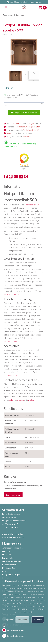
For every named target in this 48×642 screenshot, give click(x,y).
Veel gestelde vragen (11, 574)
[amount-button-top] (41, 103)
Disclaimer (6, 554)
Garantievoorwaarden (11, 561)
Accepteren (22, 620)
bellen (11, 400)
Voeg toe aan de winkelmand (25, 112)
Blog (4, 571)
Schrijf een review (13, 495)
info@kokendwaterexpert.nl (14, 520)
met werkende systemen (21, 133)
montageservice (10, 341)
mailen (31, 400)
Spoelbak (20, 15)
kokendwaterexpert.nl (11, 514)
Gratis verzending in (23, 130)
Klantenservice (8, 568)
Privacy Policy (8, 558)
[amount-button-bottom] (41, 106)
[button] (36, 52)
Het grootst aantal (19, 136)
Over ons (6, 551)
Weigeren (38, 620)
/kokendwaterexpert (15, 630)
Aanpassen (8, 620)
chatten (20, 400)
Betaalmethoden (9, 564)
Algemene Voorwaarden (12, 548)
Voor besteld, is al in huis (24, 123)
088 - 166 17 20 (9, 517)
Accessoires (8, 15)
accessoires (13, 375)
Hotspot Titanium (31, 204)
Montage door (23, 127)
